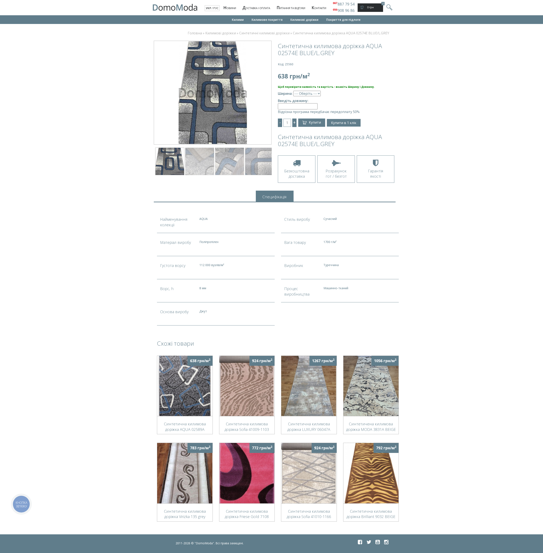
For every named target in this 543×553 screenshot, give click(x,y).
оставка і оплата (256, 7)
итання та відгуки (291, 7)
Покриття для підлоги (343, 20)
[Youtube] (377, 542)
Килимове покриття (267, 20)
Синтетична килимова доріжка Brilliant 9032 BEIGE (371, 514)
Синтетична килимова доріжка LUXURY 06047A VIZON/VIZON (308, 426)
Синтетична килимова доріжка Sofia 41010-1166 (309, 514)
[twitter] (369, 542)
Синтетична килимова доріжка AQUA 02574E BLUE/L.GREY (341, 33)
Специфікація (274, 196)
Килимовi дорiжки (304, 20)
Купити (315, 122)
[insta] (386, 542)
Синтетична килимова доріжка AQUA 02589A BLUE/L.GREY (185, 426)
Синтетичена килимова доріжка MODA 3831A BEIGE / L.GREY (371, 426)
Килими (238, 20)
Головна (195, 33)
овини (229, 7)
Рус (215, 8)
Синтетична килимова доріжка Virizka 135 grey (185, 514)
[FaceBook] (360, 542)
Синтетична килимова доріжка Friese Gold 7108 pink (247, 514)
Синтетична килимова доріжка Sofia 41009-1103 (247, 426)
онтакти (319, 7)
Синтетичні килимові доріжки (264, 33)
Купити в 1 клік (343, 122)
